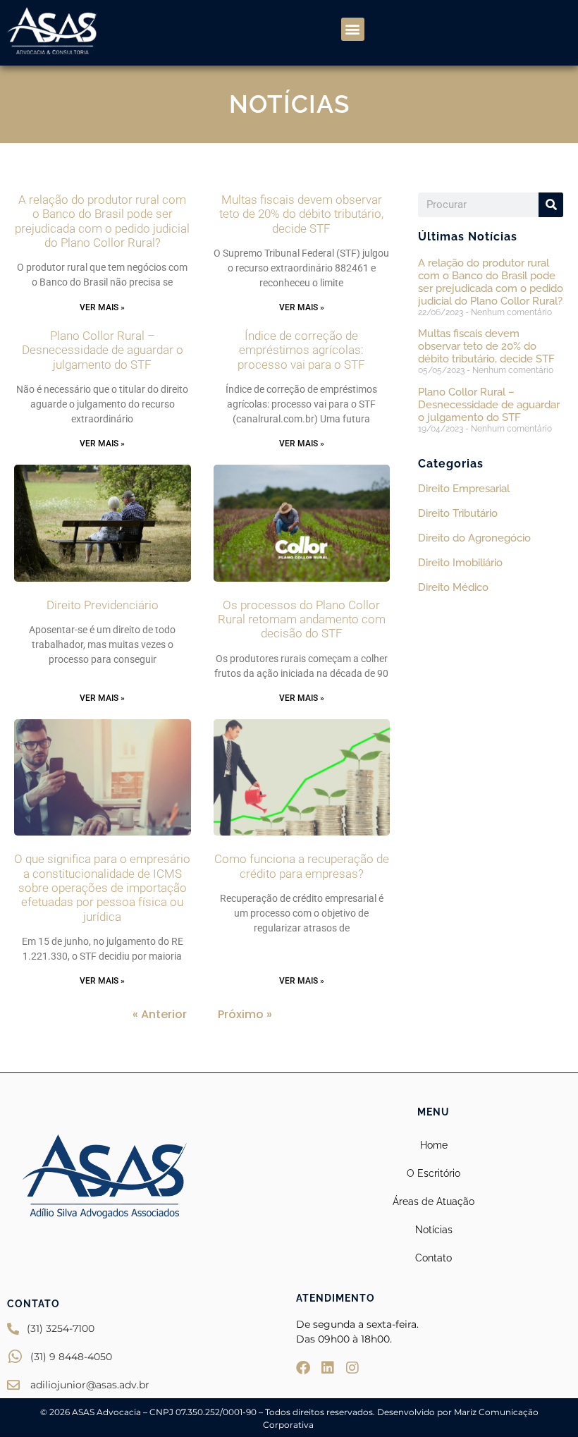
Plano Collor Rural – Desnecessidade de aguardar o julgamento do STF (102, 350)
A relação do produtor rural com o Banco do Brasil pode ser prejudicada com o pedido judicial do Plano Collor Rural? (102, 221)
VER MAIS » (102, 307)
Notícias (434, 1229)
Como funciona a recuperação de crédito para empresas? (301, 866)
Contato (433, 1258)
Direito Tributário (458, 513)
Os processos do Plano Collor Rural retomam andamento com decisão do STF (302, 619)
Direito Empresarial (464, 488)
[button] (352, 29)
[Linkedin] (328, 1368)
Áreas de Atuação (433, 1201)
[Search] (551, 204)
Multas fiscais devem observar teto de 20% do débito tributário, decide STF (301, 214)
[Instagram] (352, 1368)
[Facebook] (303, 1368)
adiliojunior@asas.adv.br (89, 1384)
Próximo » (245, 1014)
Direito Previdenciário (103, 605)
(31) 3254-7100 (60, 1328)
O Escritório (433, 1173)
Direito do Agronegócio (474, 538)
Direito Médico (453, 587)
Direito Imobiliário (460, 562)
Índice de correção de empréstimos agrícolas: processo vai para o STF (301, 350)
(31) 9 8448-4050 (71, 1356)
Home (434, 1145)
